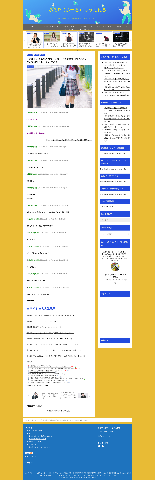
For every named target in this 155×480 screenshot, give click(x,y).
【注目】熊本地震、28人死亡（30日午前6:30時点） (42, 372)
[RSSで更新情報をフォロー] (115, 283)
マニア (37, 54)
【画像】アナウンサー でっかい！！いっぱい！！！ (44, 321)
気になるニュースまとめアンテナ (40, 447)
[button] (128, 234)
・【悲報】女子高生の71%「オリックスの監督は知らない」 (71, 140)
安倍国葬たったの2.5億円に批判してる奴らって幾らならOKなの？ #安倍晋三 (49, 382)
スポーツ (30, 54)
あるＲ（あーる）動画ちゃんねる (40, 436)
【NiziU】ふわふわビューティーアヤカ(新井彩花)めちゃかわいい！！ (50, 333)
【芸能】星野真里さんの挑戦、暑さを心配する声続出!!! (43, 375)
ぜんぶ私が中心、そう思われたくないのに (40, 365)
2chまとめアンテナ (35, 431)
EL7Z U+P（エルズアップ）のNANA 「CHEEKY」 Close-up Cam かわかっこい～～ (117, 73)
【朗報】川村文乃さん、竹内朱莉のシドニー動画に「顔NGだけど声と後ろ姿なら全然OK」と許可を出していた (56, 378)
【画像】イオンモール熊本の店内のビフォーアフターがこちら (45, 377)
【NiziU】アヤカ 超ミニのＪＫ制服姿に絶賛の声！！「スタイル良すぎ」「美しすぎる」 (57, 356)
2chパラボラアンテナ (36, 444)
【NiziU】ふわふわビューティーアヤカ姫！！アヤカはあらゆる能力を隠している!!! (55, 350)
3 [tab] (80, 50)
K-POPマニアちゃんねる (37, 439)
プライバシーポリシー (105, 431)
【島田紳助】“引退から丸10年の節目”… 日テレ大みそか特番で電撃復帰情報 (117, 110)
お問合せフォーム (104, 436)
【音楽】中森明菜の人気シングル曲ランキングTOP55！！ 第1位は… (50, 339)
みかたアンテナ (34, 433)
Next (130, 40)
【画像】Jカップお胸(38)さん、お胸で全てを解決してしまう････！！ (46, 370)
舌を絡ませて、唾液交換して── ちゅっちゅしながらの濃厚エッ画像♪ (46, 373)
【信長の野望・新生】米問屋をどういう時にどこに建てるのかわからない (47, 380)
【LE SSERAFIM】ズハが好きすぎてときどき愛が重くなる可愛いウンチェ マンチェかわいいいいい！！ (117, 65)
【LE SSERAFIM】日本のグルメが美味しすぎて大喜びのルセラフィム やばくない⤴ (117, 81)
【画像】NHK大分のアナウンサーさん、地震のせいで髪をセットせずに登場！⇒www (50, 367)
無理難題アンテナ (35, 442)
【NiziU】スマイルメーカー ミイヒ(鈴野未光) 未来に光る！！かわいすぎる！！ (54, 344)
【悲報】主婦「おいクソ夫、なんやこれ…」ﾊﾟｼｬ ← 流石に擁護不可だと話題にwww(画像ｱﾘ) (52, 368)
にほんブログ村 (30, 456)
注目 (43, 54)
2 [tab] (77, 50)
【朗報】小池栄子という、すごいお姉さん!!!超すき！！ (45, 327)
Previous (24, 40)
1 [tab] (75, 50)
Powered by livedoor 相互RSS (37, 385)
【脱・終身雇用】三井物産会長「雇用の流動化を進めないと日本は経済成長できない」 (117, 118)
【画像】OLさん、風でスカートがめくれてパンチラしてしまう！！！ (50, 315)
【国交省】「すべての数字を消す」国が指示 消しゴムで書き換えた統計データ (117, 138)
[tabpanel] (34, 39)
